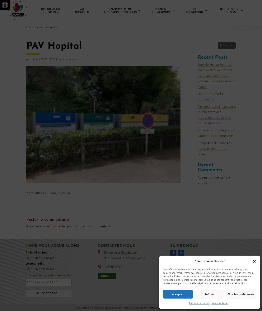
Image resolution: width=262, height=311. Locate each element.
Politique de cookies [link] (199, 303)
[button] (254, 261)
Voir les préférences (241, 294)
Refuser (209, 294)
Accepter (178, 294)
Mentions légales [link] (220, 303)
